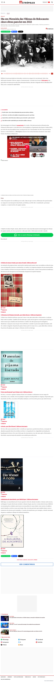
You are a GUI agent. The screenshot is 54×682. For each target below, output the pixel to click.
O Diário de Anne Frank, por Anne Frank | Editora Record (19, 263)
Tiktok (5, 644)
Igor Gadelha (11, 616)
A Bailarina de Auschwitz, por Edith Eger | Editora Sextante (19, 499)
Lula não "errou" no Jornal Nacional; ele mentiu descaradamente (24, 624)
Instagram (6, 642)
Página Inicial (3, 13)
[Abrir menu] (2, 2)
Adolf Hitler (20, 559)
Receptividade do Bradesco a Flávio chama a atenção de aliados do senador (27, 617)
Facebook (40, 639)
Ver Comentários (27, 564)
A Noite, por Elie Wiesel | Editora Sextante (14, 426)
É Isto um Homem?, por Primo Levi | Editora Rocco (16, 392)
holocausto (30, 559)
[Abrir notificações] (4, 2)
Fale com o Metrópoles (5, 679)
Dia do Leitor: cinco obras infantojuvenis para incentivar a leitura (17, 112)
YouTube (40, 642)
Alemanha (25, 559)
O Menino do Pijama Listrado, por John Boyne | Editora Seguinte (21, 315)
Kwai (21, 644)
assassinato (20, 125)
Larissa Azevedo (4, 28)
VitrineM (35, 559)
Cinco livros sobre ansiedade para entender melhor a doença (16, 120)
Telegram (23, 639)
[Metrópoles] (27, 2)
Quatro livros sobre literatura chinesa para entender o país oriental (18, 117)
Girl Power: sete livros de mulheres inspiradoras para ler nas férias (18, 115)
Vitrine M (8, 13)
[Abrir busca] (52, 2)
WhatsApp (5, 639)
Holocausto (45, 80)
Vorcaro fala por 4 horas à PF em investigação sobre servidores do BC (25, 631)
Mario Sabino (11, 623)
